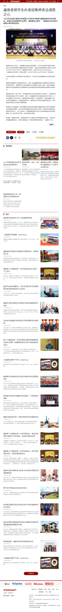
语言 (53, 589)
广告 (46, 592)
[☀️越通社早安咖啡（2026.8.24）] (49, 239)
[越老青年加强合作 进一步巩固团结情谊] (49, 223)
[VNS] (9, 583)
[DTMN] (30, 583)
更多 (7, 214)
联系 (50, 592)
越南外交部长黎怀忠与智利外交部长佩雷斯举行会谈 (20, 304)
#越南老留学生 (11, 132)
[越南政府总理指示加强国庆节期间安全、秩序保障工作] (49, 256)
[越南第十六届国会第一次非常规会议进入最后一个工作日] (49, 274)
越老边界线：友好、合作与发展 (30, 163)
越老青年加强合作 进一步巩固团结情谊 (17, 218)
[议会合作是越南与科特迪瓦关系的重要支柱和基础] (49, 325)
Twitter (11, 137)
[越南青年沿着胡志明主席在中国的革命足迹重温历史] (49, 381)
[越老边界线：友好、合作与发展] (31, 154)
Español (46, 1)
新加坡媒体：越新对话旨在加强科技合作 (18, 541)
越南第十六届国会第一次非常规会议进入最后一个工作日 (20, 270)
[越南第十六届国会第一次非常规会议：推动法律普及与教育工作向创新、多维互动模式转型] (49, 438)
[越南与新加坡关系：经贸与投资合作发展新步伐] (49, 422)
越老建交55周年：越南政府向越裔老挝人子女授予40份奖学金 (49, 164)
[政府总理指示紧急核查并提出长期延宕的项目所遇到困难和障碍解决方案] (49, 527)
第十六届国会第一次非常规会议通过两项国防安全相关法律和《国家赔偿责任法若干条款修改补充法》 (20, 342)
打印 (15, 137)
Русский (54, 1)
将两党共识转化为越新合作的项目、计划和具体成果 (20, 397)
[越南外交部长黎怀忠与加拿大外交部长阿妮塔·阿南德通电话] (49, 475)
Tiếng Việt (29, 1)
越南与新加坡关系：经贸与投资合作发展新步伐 (20, 417)
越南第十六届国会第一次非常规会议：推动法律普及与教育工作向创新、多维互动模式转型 (20, 435)
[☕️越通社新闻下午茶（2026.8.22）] (49, 563)
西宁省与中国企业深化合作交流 (15, 488)
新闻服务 (41, 592)
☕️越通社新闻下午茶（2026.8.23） (16, 360)
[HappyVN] (52, 583)
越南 (42, 132)
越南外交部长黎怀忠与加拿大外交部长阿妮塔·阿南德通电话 (21, 471)
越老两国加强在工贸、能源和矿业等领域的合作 (12, 195)
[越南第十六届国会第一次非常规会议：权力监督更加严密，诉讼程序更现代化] (49, 456)
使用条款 (40, 589)
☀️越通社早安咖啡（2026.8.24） (15, 235)
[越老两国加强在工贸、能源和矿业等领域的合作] (12, 186)
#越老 (28, 132)
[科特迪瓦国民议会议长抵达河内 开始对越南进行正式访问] (49, 509)
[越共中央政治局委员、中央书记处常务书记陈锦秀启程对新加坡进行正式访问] (49, 291)
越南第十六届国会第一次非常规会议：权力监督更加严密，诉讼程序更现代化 (20, 452)
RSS (45, 589)
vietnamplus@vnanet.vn (41, 603)
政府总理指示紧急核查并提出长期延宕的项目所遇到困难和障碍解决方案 (20, 523)
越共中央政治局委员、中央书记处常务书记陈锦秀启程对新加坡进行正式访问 (20, 287)
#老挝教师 (21, 132)
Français (40, 1)
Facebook (7, 137)
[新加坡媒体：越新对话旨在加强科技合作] (49, 546)
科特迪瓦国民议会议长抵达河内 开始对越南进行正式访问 (21, 506)
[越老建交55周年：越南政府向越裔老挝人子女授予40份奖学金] (49, 154)
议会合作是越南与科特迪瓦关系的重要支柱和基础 (20, 322)
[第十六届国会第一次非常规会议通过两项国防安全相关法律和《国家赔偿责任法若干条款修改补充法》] (49, 345)
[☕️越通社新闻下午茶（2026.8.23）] (49, 365)
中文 (50, 1)
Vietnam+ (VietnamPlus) (15, 1)
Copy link (19, 137)
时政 (4, 6)
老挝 (35, 132)
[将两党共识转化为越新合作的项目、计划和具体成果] (49, 401)
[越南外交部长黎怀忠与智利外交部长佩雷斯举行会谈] (49, 308)
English (35, 1)
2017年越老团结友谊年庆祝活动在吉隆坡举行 (12, 163)
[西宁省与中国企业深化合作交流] (49, 493)
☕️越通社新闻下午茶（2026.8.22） (16, 558)
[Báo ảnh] (42, 583)
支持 (49, 589)
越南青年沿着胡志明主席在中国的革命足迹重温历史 (20, 378)
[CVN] (20, 583)
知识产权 (34, 589)
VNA (57, 589)
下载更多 (31, 573)
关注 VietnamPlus (41, 137)
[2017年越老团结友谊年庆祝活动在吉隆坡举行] (12, 154)
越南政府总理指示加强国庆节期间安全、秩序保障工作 (20, 252)
